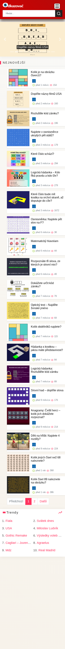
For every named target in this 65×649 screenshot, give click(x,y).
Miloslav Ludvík (47, 528)
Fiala (9, 521)
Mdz (8, 550)
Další (43, 501)
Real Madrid (46, 550)
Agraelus (43, 543)
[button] (5, 39)
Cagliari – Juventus (19, 543)
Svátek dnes (45, 521)
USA (9, 528)
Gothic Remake (16, 535)
